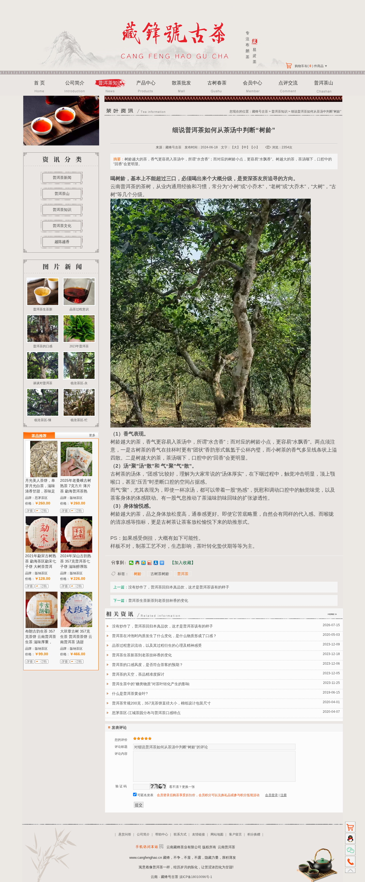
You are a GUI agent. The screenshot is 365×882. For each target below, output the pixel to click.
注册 (283, 795)
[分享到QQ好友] (137, 563)
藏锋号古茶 (260, 111)
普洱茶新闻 (62, 177)
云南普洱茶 (123, 186)
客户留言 (235, 834)
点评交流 (288, 83)
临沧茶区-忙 (79, 420)
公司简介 (74, 83)
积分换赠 (253, 834)
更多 (92, 435)
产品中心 (146, 83)
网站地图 (217, 834)
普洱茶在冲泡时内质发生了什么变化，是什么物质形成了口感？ (164, 636)
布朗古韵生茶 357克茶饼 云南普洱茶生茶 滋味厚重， (40, 636)
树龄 (137, 574)
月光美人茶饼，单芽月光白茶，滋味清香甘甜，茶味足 (40, 485)
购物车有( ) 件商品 (311, 66)
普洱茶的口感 (42, 346)
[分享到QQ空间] (143, 563)
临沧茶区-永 (79, 383)
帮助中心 (161, 834)
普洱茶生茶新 (42, 309)
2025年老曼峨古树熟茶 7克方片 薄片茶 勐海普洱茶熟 (75, 485)
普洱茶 (182, 574)
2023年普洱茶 (79, 346)
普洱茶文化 (62, 226)
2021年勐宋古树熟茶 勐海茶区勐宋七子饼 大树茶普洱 (40, 561)
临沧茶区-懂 (42, 420)
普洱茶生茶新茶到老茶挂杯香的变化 (158, 600)
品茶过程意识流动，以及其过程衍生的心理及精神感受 (157, 645)
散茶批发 (181, 83)
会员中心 (252, 83)
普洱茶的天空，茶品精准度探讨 (138, 674)
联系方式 (180, 834)
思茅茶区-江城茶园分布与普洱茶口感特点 (146, 713)
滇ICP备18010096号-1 (195, 877)
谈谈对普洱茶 (42, 383)
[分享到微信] (131, 563)
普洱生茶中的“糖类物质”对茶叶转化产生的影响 (150, 684)
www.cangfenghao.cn (145, 858)
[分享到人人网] (156, 563)
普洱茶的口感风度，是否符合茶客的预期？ (147, 665)
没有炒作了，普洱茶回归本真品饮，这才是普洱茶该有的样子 (178, 587)
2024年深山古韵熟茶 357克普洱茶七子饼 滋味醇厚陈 (75, 561)
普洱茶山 (323, 83)
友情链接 (198, 834)
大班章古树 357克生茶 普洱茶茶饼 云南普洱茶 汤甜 (76, 636)
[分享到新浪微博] (149, 563)
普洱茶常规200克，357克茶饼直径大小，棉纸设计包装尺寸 (161, 703)
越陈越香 (62, 242)
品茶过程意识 (79, 309)
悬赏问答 (124, 834)
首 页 (39, 83)
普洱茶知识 (110, 83)
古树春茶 (217, 83)
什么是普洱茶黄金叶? (130, 693)
